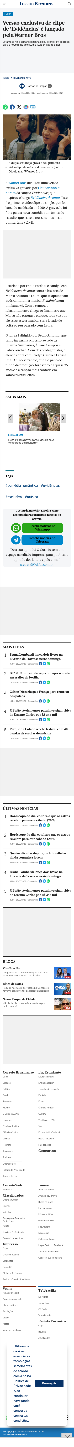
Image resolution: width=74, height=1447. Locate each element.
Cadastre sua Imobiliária (50, 1257)
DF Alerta (43, 1296)
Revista (42, 1331)
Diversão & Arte (11, 1113)
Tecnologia (8, 1151)
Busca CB (7, 1267)
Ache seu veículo (11, 1292)
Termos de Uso (10, 1176)
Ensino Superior (46, 1082)
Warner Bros (17, 183)
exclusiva (15, 496)
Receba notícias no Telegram (42, 539)
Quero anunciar (10, 1199)
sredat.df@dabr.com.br (37, 565)
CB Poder (43, 1309)
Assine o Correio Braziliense (16, 1279)
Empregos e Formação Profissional (14, 1220)
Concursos (47, 1151)
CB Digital (8, 1260)
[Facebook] (12, 108)
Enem (41, 1101)
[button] (30, 1421)
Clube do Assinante (12, 1273)
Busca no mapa (45, 1202)
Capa (5, 1076)
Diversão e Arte (22, 78)
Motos (6, 1323)
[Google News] (26, 108)
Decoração (43, 1233)
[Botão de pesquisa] (69, 4)
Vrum (7, 1289)
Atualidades (44, 1337)
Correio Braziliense (18, 1072)
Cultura (42, 1113)
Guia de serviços (46, 1220)
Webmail (7, 1189)
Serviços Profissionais (13, 1232)
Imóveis (6, 1205)
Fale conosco (44, 1144)
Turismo (7, 1157)
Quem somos (9, 1163)
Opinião (6, 1138)
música (32, 496)
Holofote (7, 1144)
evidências (51, 485)
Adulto (6, 1225)
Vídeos (6, 1317)
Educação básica (46, 1076)
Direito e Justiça (11, 1126)
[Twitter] (19, 108)
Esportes (7, 1120)
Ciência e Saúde (10, 1132)
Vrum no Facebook (12, 1330)
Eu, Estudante (49, 1072)
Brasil (5, 1095)
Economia (7, 1101)
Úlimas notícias (45, 1214)
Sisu (40, 1126)
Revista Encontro (52, 1321)
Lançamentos (45, 1208)
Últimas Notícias (46, 1107)
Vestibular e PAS (46, 1120)
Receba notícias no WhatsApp (42, 527)
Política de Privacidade (14, 1170)
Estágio (42, 1095)
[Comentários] (32, 108)
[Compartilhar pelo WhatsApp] (48, 665)
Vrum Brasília (44, 1315)
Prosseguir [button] (49, 1383)
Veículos (7, 1212)
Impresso (10, 1244)
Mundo (6, 1107)
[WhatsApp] (5, 108)
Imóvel (44, 1185)
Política (6, 1089)
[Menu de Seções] (5, 4)
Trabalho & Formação (48, 1089)
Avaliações (8, 1311)
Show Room (44, 1226)
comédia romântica (23, 485)
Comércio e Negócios (13, 1238)
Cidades (7, 1082)
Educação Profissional (49, 1132)
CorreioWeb (12, 1185)
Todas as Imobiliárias (48, 1251)
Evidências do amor (45, 198)
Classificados (13, 1195)
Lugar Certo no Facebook (50, 1245)
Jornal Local (44, 1303)
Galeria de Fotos (46, 1239)
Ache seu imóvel (46, 1189)
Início (6, 78)
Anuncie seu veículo (12, 1299)
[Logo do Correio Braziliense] (37, 4)
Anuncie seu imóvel (47, 1195)
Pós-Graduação (46, 1138)
